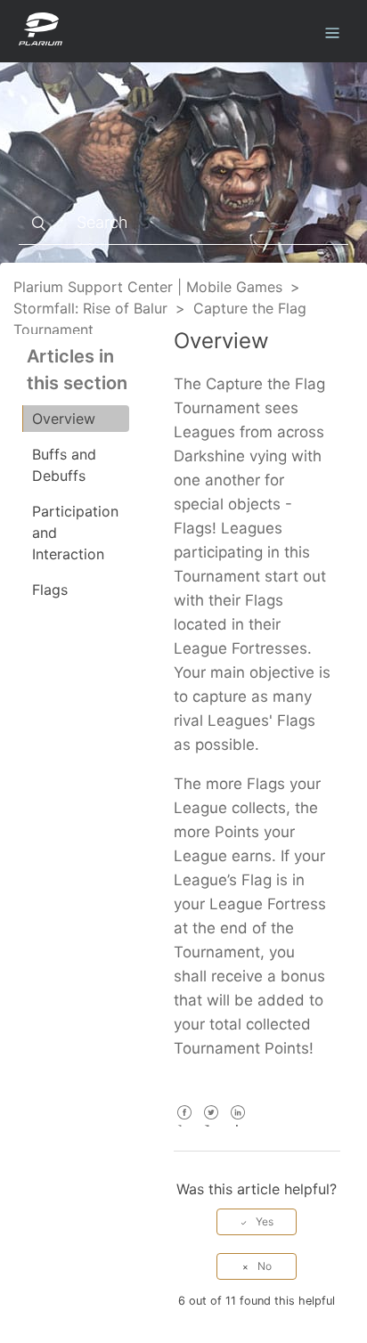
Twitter (211, 1124)
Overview (63, 418)
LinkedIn (238, 1124)
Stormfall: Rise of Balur (90, 308)
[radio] (256, 1222)
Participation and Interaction (75, 532)
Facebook (185, 1124)
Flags (50, 589)
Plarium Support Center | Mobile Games (147, 287)
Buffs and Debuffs (64, 464)
